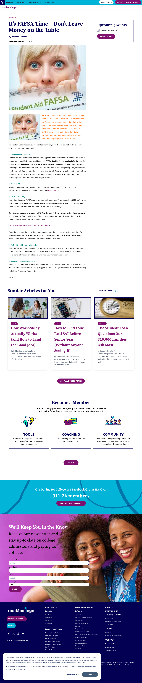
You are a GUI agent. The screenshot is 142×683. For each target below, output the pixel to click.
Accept (90, 674)
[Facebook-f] (9, 633)
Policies (109, 643)
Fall (14, 323)
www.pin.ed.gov (53, 190)
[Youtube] (23, 633)
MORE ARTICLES (105, 291)
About (108, 629)
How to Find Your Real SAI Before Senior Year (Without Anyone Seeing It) (69, 339)
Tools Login (106, 2)
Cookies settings (73, 674)
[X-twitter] (13, 633)
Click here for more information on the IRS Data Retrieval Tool (31, 226)
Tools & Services (114, 615)
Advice (102, 323)
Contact (109, 640)
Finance (12, 17)
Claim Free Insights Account (128, 2)
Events (109, 608)
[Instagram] (18, 633)
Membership (111, 611)
